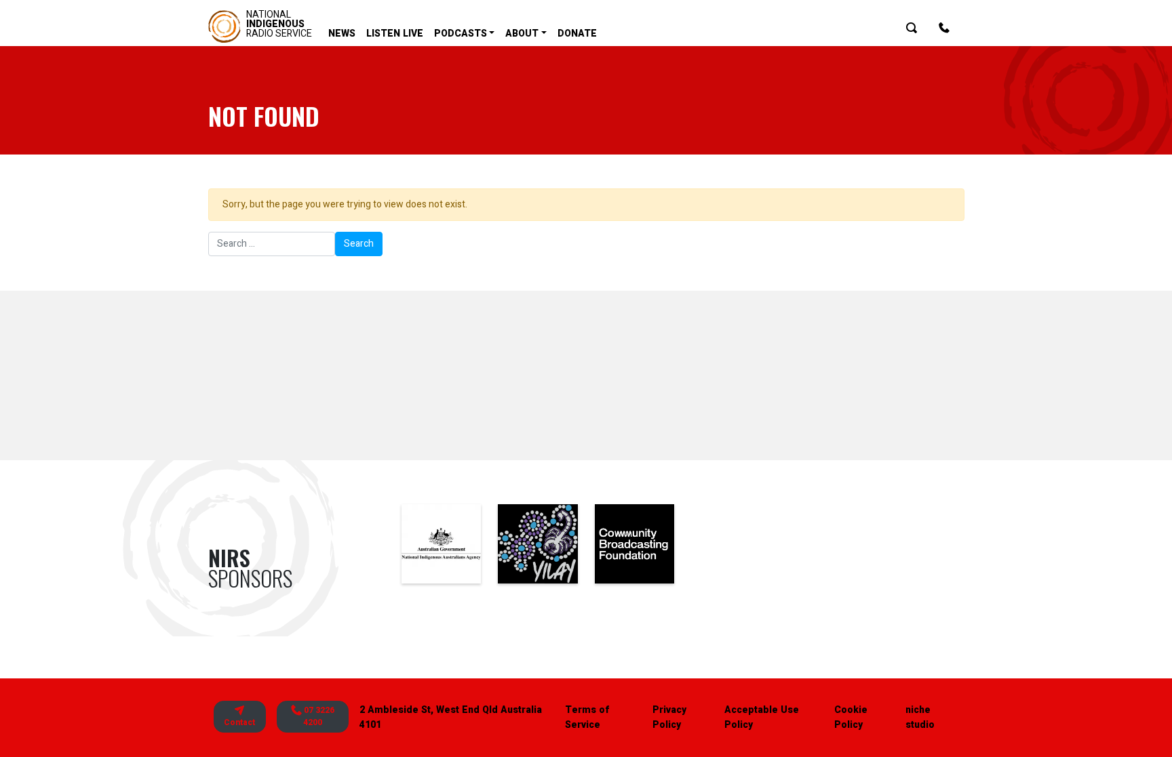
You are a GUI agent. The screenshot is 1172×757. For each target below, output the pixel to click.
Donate (577, 33)
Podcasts (460, 33)
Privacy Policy (669, 717)
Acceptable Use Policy (761, 717)
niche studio (920, 717)
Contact (239, 722)
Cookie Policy (850, 717)
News (341, 33)
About (522, 33)
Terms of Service (587, 717)
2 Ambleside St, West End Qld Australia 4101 (450, 717)
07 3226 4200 (318, 716)
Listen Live (394, 33)
